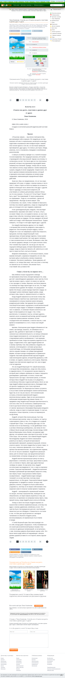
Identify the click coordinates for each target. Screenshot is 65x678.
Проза (53, 22)
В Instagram (37, 30)
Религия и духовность (56, 31)
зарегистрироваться (24, 614)
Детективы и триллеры (26, 5)
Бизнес (53, 29)
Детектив (2, 659)
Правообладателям (51, 667)
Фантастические (35, 661)
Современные (35, 664)
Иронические (3, 661)
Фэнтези (18, 668)
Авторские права (28, 17)
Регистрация (60, 1)
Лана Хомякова (35, 41)
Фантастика (4, 8)
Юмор (53, 37)
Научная (18, 664)
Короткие (34, 659)
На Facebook (14, 30)
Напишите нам (35, 71)
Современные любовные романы (39, 47)
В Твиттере (25, 30)
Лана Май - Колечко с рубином (29, 590)
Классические (3, 664)
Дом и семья (54, 27)
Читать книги (16, 5)
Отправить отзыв (13, 649)
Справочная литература (56, 33)
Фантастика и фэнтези (56, 13)
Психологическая (19, 665)
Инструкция (38, 74)
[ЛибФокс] (6, 5)
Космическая (19, 662)
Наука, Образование (56, 18)
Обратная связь (50, 670)
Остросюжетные (35, 662)
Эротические (34, 665)
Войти (53, 1)
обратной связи (38, 676)
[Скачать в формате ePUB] (40, 61)
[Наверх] (61, 675)
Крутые (2, 665)
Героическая (19, 659)
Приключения (54, 24)
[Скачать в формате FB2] (35, 61)
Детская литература (56, 26)
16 (40, 100)
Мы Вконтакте (25, 33)
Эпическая (18, 670)
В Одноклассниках (15, 33)
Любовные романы (38, 5)
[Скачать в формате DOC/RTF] (37, 66)
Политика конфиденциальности (53, 668)
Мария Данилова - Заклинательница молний (15, 590)
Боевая (17, 658)
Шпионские (3, 668)
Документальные (55, 20)
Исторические (4, 662)
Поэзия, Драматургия (56, 40)
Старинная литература (56, 35)
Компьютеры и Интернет (57, 39)
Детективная (18, 661)
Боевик (2, 658)
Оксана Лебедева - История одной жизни (42, 590)
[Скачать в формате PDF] (42, 66)
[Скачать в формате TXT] (44, 61)
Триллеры (3, 667)
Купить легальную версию (40, 56)
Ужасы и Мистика (19, 667)
